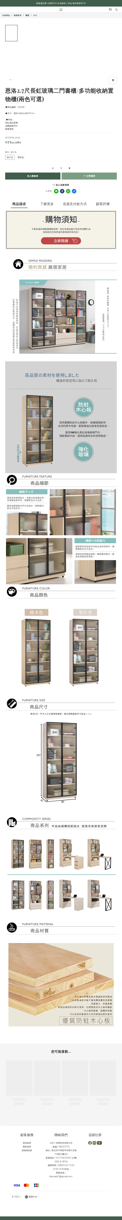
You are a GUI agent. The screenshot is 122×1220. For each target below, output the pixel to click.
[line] (56, 191)
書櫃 (35, 15)
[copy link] (74, 191)
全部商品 (6, 15)
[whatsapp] (68, 191)
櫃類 (27, 15)
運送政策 (27, 1143)
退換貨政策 (27, 1150)
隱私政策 (27, 1146)
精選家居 (18, 15)
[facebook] (62, 191)
